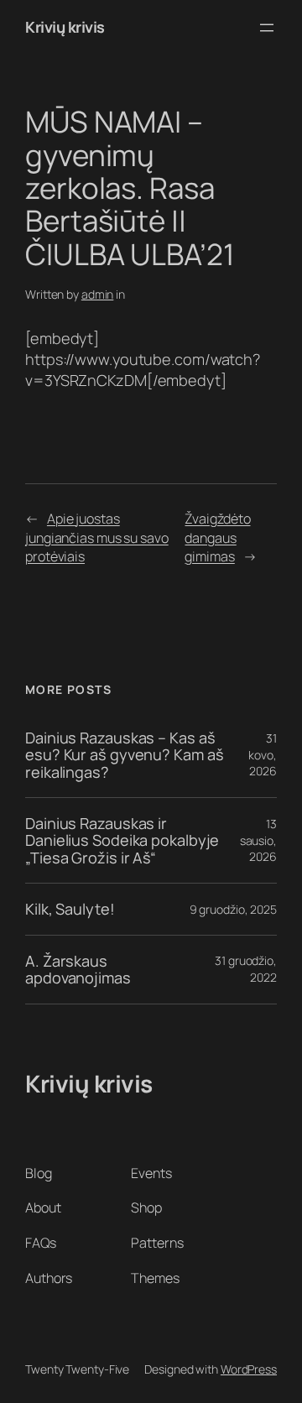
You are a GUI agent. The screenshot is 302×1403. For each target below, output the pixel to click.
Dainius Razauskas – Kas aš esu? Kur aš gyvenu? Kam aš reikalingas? (124, 754)
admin (97, 294)
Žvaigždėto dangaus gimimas (217, 537)
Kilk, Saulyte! (70, 908)
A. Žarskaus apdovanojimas (78, 969)
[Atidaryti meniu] (267, 28)
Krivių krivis (65, 27)
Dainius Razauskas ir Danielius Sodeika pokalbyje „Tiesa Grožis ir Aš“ (122, 840)
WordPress (249, 1369)
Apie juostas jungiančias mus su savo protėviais (97, 537)
